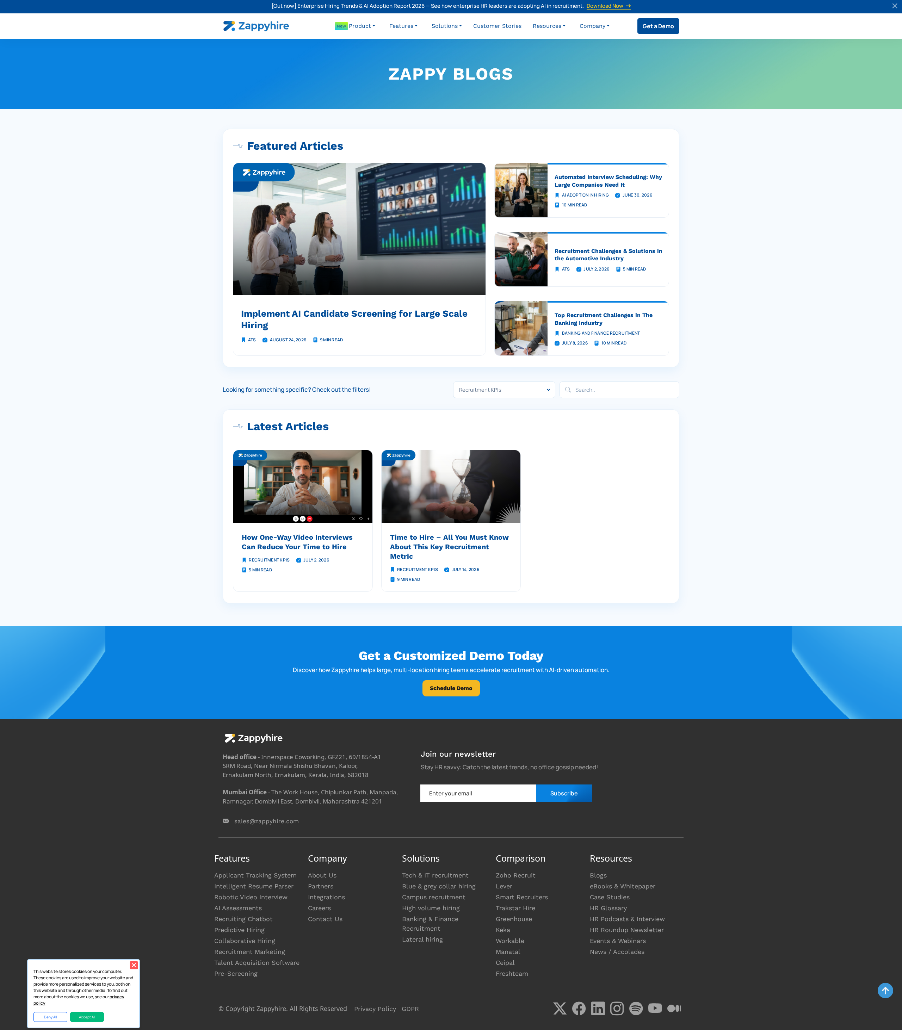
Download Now (605, 6)
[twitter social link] (559, 1008)
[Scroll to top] (885, 990)
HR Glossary (608, 908)
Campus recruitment (433, 897)
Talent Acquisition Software (256, 962)
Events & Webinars (618, 940)
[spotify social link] (635, 1008)
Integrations (326, 897)
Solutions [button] (445, 26)
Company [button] (592, 26)
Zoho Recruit (516, 875)
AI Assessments (238, 908)
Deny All (50, 1017)
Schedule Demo (451, 688)
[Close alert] (895, 6)
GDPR (410, 1008)
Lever (504, 886)
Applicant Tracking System (255, 875)
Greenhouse (514, 919)
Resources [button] (547, 26)
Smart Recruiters (522, 897)
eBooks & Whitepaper (622, 886)
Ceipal (505, 962)
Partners (320, 886)
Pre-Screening (236, 973)
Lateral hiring (422, 939)
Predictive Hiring (239, 929)
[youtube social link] (655, 1008)
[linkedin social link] (597, 1008)
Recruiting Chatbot (243, 919)
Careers (319, 908)
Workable (510, 940)
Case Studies (610, 897)
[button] (362, 26)
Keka (503, 929)
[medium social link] (674, 1008)
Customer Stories (497, 26)
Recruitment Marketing (249, 951)
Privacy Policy (375, 1008)
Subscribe (564, 793)
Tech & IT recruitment (435, 875)
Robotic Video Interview (251, 897)
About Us (322, 875)
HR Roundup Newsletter (627, 929)
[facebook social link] (578, 1008)
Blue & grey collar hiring (439, 886)
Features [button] (401, 26)
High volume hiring (431, 908)
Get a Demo (658, 26)
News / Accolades (617, 951)
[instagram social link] (616, 1008)
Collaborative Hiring (244, 940)
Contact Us (325, 919)
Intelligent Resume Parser (254, 886)
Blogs (598, 875)
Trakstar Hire (515, 908)
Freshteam (512, 973)
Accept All (87, 1017)
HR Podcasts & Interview (627, 919)
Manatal (508, 951)
